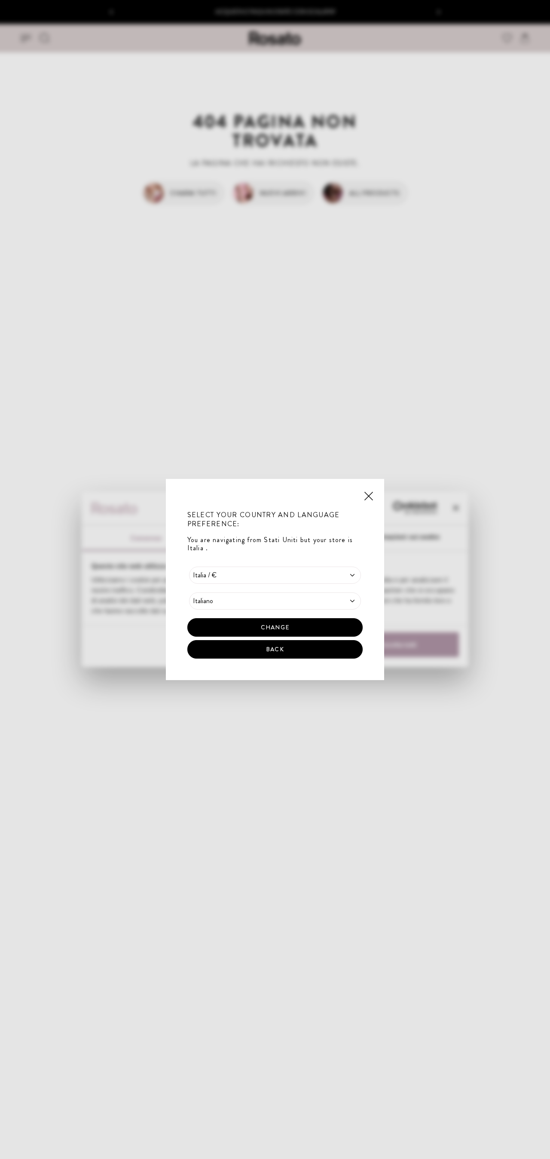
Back (275, 649)
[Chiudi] (368, 495)
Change (275, 627)
